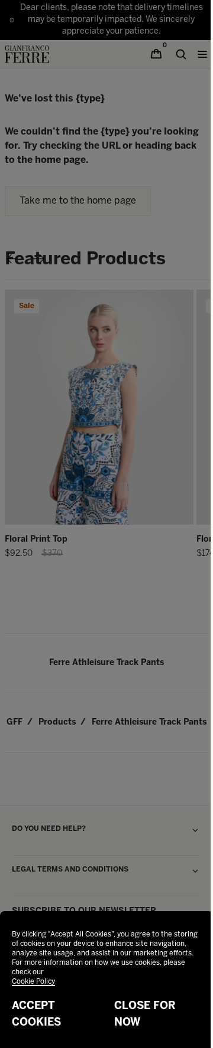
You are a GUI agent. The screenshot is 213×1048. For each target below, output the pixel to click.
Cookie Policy (33, 981)
